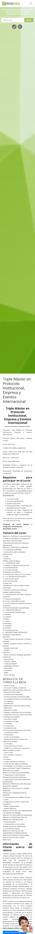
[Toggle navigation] (31, 3)
